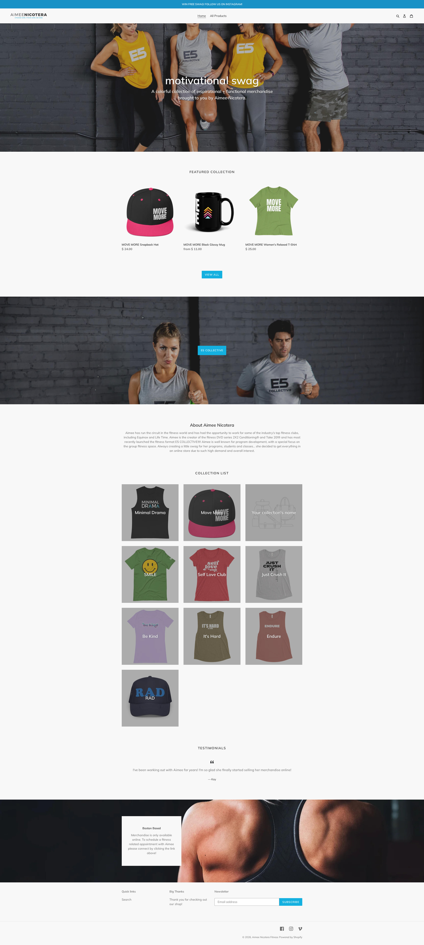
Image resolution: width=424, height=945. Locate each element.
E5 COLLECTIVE (212, 350)
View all (212, 274)
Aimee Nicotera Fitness (265, 937)
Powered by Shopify (290, 937)
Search (127, 899)
